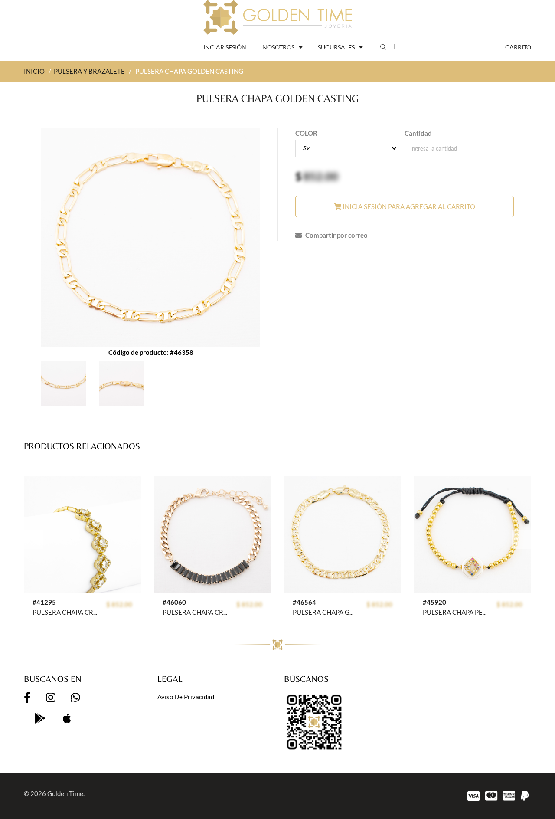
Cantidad (418, 133)
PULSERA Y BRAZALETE (89, 71)
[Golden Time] (277, 17)
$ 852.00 (119, 604)
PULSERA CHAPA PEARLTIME (455, 612)
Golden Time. (66, 793)
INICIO (34, 71)
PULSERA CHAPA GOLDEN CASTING (325, 612)
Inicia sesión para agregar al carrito (408, 206)
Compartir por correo (336, 235)
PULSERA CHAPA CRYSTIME (65, 612)
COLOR (306, 133)
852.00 (320, 176)
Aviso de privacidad (185, 697)
